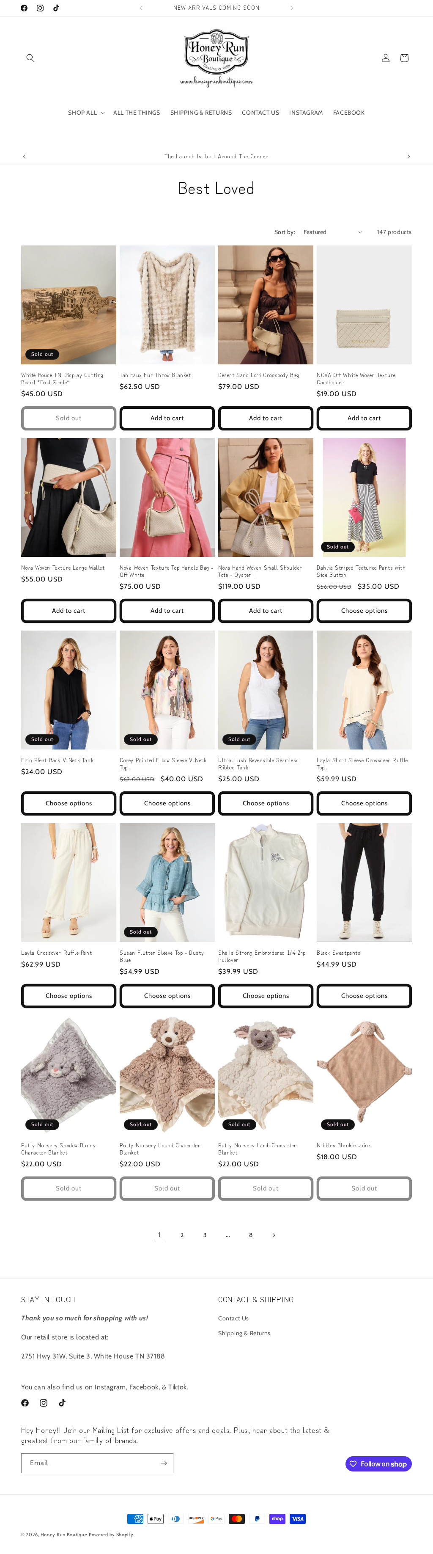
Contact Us (233, 1318)
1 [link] (159, 1235)
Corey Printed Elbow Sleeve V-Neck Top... (163, 764)
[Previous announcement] (141, 8)
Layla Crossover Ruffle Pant (56, 952)
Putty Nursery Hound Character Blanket (160, 1149)
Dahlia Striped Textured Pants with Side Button (361, 571)
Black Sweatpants (339, 952)
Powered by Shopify (111, 1534)
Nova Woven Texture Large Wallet (63, 567)
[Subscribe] (163, 1463)
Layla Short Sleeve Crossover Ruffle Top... (362, 764)
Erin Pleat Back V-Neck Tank (57, 760)
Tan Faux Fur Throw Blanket (155, 375)
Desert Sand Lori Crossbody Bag (258, 375)
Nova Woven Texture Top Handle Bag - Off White (167, 571)
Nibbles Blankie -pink (344, 1145)
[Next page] (273, 1235)
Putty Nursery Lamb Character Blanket (257, 1149)
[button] (30, 58)
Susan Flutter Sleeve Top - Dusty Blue (162, 956)
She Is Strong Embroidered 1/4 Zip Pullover (262, 956)
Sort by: (284, 232)
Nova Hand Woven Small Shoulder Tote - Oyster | (260, 571)
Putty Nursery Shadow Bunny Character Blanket (58, 1149)
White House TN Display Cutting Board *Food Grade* (62, 379)
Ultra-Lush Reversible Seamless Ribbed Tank (258, 764)
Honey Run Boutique (64, 1534)
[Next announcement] (291, 8)
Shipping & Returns (244, 1333)
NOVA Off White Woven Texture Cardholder (356, 379)
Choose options (364, 610)
